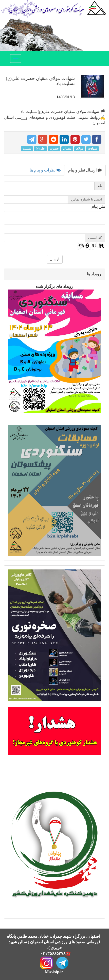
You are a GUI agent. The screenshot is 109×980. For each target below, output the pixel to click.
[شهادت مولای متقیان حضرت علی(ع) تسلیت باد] (91, 89)
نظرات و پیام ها (43, 170)
